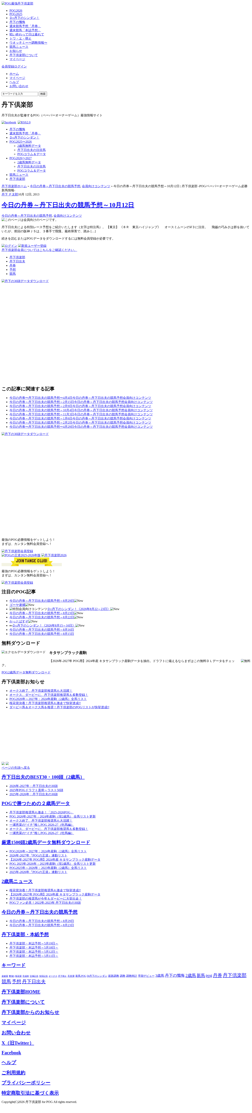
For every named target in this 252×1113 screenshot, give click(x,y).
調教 (122, 975)
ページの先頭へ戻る (16, 767)
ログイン (20, 66)
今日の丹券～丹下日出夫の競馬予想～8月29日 (41, 600)
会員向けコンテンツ (96, 186)
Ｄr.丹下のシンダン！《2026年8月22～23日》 (78, 609)
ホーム (14, 73)
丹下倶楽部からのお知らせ (30, 1012)
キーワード (14, 965)
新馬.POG (80, 976)
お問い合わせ (18, 86)
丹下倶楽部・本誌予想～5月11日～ (33, 955)
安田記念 (43, 976)
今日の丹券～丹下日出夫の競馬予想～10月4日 (41, 410)
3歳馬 (159, 976)
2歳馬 (190, 975)
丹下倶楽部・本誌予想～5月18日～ (33, 947)
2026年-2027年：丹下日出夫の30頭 (33, 786)
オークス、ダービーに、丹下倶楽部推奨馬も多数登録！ (48, 694)
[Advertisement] (31, 307)
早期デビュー (146, 975)
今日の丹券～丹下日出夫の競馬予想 (55, 186)
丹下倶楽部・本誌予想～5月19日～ (33, 943)
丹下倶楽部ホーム (14, 186)
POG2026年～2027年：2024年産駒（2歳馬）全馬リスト (48, 699)
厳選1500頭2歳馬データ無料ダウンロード (46, 842)
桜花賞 (18, 976)
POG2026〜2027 (20, 158)
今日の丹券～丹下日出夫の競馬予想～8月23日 (41, 613)
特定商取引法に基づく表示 (30, 1092)
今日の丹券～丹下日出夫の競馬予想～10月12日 (68, 204)
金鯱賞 (5, 976)
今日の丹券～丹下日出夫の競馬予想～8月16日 (41, 629)
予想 (12, 269)
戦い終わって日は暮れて (26, 34)
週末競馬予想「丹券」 (25, 26)
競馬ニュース (18, 46)
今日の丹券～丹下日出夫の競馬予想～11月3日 (41, 414)
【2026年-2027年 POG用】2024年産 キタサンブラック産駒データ (54, 859)
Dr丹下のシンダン (97, 975)
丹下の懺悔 (17, 22)
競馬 (12, 273)
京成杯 (25, 976)
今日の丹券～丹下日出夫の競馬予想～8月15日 (41, 633)
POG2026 (15, 10)
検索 (42, 93)
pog (209, 975)
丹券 (12, 265)
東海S (11, 976)
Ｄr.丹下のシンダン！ (24, 17)
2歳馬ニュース (17, 881)
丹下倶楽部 (17, 179)
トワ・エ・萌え (20, 38)
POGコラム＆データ (31, 154)
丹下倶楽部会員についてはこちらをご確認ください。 (39, 250)
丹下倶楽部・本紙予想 (25, 934)
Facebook (11, 1052)
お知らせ (15, 51)
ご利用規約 (13, 1072)
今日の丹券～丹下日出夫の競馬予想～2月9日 (40, 406)
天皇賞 (71, 976)
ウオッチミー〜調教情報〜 (28, 42)
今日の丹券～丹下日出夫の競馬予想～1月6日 (40, 418)
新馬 (201, 975)
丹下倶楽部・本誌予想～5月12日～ (33, 951)
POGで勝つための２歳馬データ (36, 803)
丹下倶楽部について (23, 55)
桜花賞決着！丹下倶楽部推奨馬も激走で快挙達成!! (45, 703)
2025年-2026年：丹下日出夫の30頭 (33, 794)
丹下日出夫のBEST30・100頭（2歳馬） (43, 777)
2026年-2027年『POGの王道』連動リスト (38, 855)
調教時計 (131, 975)
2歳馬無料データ (29, 145)
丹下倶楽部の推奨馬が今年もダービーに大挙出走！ (45, 898)
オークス (53, 976)
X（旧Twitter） (18, 1042)
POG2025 (15, 14)
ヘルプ (14, 82)
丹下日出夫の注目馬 (31, 150)
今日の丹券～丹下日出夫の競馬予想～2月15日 (41, 402)
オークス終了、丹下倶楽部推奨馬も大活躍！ (40, 690)
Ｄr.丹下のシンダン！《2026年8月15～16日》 (43, 625)
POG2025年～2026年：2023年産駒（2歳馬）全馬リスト (48, 867)
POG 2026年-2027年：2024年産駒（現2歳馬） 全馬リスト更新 (52, 816)
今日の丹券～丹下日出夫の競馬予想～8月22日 (41, 617)
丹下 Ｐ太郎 (10, 194)
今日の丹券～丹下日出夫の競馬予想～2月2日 (40, 422)
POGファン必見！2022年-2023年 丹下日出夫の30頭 (45, 902)
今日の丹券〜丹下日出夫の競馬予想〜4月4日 (40, 397)
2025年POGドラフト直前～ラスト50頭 (36, 790)
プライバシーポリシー (26, 1082)
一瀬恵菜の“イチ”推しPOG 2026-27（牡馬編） (41, 833)
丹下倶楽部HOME (21, 991)
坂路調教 (113, 975)
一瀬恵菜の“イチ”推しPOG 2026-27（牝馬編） (41, 824)
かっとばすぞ (18, 621)
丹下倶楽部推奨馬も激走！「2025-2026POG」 (41, 812)
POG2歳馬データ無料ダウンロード (26, 672)
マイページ (17, 59)
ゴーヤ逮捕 (17, 605)
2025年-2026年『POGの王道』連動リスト (38, 872)
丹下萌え (62, 976)
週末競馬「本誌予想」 (25, 30)
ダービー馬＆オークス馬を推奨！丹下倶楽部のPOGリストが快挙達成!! (59, 707)
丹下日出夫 (17, 261)
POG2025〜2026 (20, 141)
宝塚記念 (34, 976)
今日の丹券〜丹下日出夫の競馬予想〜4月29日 (41, 426)
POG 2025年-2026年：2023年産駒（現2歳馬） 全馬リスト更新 (52, 863)
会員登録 (8, 66)
